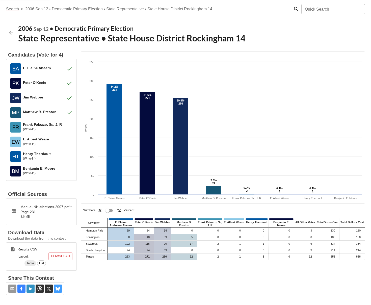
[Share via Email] (12, 289)
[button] (30, 263)
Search (12, 9)
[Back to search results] (11, 33)
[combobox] (333, 9)
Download (60, 256)
